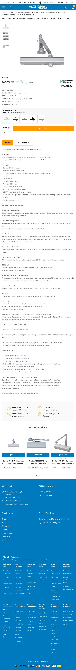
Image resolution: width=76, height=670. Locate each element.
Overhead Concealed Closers (6, 618)
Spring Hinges (31, 617)
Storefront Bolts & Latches (43, 606)
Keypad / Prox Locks (67, 565)
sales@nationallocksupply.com (16, 504)
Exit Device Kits (19, 594)
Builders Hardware (54, 605)
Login (41, 495)
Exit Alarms (18, 583)
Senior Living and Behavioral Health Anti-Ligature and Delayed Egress (54, 521)
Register (49, 495)
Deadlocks (42, 613)
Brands (4, 519)
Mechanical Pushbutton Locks (66, 580)
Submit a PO (6, 530)
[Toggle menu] (3, 7)
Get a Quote (6, 526)
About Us (5, 540)
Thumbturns (19, 641)
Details (7, 142)
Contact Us (6, 537)
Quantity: (6, 127)
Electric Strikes (54, 565)
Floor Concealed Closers (6, 627)
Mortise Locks (7, 583)
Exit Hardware (18, 565)
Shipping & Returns (46, 492)
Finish (14, 112)
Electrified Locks (31, 565)
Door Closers (8, 605)
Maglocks (30, 593)
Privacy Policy (7, 533)
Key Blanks (18, 645)
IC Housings (18, 638)
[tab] (36, 475)
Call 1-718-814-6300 (12, 501)
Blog (3, 522)
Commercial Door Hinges (31, 605)
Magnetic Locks (42, 565)
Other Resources (24, 142)
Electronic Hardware (67, 605)
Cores (17, 634)
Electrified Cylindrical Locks (30, 573)
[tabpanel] (13, 450)
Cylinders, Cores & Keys (20, 605)
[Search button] (11, 7)
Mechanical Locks (7, 565)
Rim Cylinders (19, 624)
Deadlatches (43, 617)
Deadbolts (6, 587)
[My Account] (65, 7)
